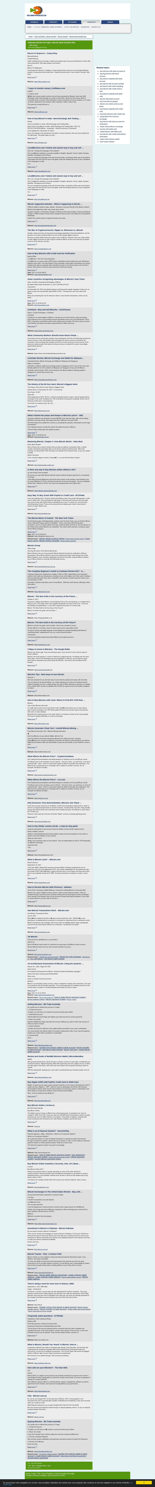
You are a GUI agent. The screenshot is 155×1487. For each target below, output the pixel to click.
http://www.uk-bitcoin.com (42, 954)
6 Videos (37, 47)
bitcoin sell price (71, 1050)
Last (49, 1465)
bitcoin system (71, 999)
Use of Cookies (47, 1474)
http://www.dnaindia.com (42, 821)
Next (44, 1465)
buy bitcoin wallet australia (48, 1454)
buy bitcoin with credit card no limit (110, 90)
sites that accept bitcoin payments (73, 1456)
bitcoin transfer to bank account (53, 1309)
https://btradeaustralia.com (43, 1045)
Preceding (39, 1465)
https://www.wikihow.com (42, 906)
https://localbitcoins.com (42, 171)
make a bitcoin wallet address (48, 1277)
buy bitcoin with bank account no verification (111, 123)
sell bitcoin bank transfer (54, 959)
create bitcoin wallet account (47, 1456)
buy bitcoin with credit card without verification (112, 135)
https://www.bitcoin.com (42, 882)
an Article (74, 27)
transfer (91, 22)
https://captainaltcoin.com (42, 249)
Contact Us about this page (64, 1474)
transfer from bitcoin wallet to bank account (57, 1048)
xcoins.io (37, 1126)
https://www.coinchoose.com (43, 331)
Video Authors (56, 27)
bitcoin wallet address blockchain (53, 1275)
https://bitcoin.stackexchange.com (45, 491)
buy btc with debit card (108, 129)
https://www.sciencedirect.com (44, 995)
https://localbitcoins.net (41, 199)
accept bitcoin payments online (48, 1159)
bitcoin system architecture (46, 997)
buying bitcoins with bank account (109, 75)
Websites (45, 27)
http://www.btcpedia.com (42, 513)
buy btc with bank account (109, 99)
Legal (34, 1474)
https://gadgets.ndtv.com (42, 1363)
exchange (72, 22)
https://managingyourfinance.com (45, 379)
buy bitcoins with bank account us (112, 71)
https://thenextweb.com (42, 1391)
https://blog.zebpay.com (42, 81)
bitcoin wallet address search (71, 1277)
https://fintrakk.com (40, 142)
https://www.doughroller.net (43, 670)
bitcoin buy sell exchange (70, 957)
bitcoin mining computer (49, 541)
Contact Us (96, 27)
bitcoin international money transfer (40, 1311)
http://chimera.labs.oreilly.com (44, 465)
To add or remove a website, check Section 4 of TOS (45, 1475)
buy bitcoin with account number (112, 84)
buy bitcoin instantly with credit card (111, 110)
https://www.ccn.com (41, 798)
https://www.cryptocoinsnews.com (45, 775)
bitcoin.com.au (39, 1417)
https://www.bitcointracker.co (43, 1272)
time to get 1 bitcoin (107, 142)
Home (29, 27)
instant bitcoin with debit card (111, 131)
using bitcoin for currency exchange (109, 118)
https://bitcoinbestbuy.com (43, 274)
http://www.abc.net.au (41, 437)
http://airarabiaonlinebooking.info (45, 225)
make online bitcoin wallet (109, 139)
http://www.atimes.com (41, 305)
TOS (38, 1474)
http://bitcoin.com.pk (41, 1249)
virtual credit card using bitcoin (79, 1309)
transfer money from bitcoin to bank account (57, 1307)
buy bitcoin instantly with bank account (110, 80)
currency (53, 22)
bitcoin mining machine (68, 541)
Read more (31, 77)
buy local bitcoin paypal (109, 101)
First (33, 1465)
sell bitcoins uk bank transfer (48, 957)
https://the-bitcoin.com (41, 723)
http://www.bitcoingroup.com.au (44, 566)
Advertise (85, 27)
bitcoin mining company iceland (75, 539)
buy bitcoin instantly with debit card (110, 95)
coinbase (34, 22)
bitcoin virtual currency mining (51, 539)
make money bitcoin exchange (111, 126)
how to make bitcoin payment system (70, 997)
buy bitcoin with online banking (111, 86)
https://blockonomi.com (42, 411)
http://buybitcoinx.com (41, 1187)
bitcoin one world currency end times (111, 105)
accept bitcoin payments (38, 1458)
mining (110, 22)
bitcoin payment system (56, 999)
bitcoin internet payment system (59, 1157)
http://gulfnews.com (40, 112)
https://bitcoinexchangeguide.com (45, 1224)
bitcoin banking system (36, 999)
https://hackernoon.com (42, 644)
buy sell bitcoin (36, 959)
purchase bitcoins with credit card (112, 114)
